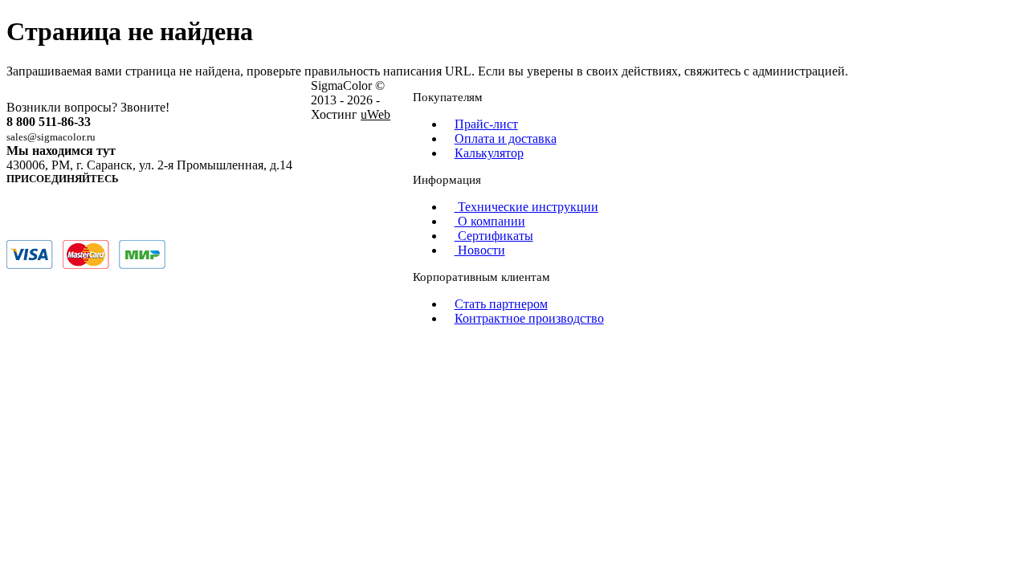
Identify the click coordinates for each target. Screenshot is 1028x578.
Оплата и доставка (506, 138)
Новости (480, 250)
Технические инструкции (526, 207)
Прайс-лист (486, 124)
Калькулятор (489, 153)
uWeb (375, 114)
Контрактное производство (529, 318)
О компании (490, 221)
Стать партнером (501, 304)
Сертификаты (494, 235)
